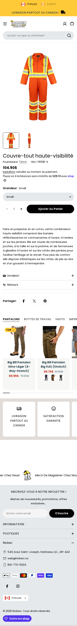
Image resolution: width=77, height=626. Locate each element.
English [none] (51, 4)
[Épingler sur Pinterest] (45, 301)
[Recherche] (69, 35)
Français (16, 597)
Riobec (17, 611)
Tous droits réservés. (36, 611)
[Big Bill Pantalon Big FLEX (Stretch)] (53, 342)
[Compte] (65, 24)
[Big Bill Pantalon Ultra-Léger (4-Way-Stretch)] (19, 342)
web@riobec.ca (18, 558)
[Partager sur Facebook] (23, 301)
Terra (23, 162)
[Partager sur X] (34, 301)
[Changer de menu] (5, 24)
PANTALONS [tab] (11, 319)
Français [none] (32, 4)
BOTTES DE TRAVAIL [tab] (37, 319)
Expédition (9, 172)
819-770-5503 (17, 565)
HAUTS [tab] (60, 319)
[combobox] (38, 35)
